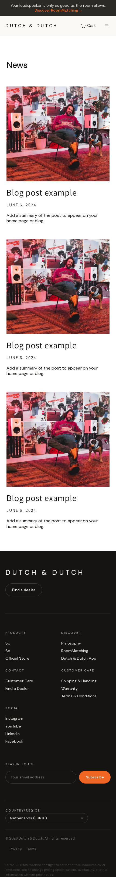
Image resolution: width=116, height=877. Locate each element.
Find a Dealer (17, 688)
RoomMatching (74, 650)
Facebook (14, 741)
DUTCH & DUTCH (31, 26)
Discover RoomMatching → (59, 10)
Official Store (17, 658)
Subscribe (95, 777)
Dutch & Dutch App (78, 658)
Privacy (16, 849)
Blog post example (41, 192)
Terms (31, 849)
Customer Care (19, 680)
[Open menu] (106, 26)
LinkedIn (12, 733)
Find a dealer (23, 589)
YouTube (13, 726)
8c (7, 643)
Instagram (14, 718)
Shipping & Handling (79, 680)
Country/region (23, 811)
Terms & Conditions (79, 696)
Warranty (69, 688)
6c (7, 650)
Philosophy (71, 643)
